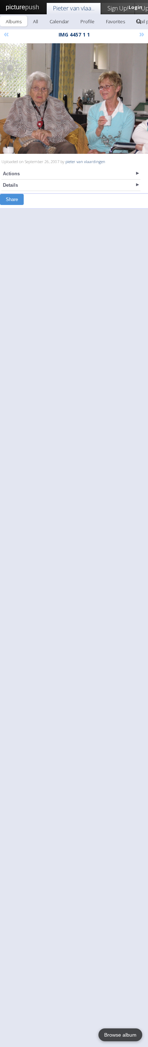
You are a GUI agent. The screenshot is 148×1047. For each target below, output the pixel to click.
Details (10, 185)
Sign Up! (117, 8)
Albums (14, 21)
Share (12, 199)
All (35, 21)
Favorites (115, 21)
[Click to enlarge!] (74, 98)
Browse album (120, 1035)
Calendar (59, 21)
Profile (87, 21)
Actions (11, 173)
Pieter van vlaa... (73, 8)
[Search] (138, 21)
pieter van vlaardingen (85, 161)
